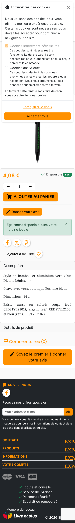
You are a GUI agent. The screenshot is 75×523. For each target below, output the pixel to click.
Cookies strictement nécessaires (34, 46)
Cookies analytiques (25, 68)
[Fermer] (68, 7)
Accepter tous (37, 116)
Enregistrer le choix (37, 107)
